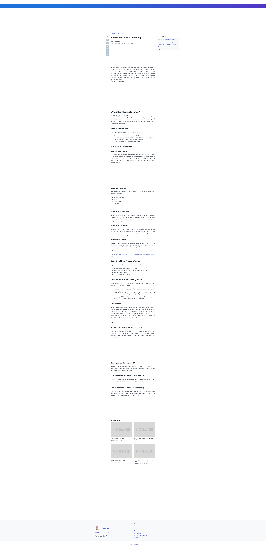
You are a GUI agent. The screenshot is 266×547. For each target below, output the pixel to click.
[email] (107, 54)
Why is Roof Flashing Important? (166, 39)
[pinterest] (107, 51)
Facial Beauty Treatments (118, 460)
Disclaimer (138, 533)
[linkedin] (106, 536)
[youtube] (101, 536)
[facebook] (107, 40)
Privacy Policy (139, 537)
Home (137, 526)
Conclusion (161, 47)
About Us (138, 529)
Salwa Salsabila (105, 528)
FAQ (159, 49)
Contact (137, 531)
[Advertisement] (133, 20)
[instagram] (104, 536)
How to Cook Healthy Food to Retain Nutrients (143, 439)
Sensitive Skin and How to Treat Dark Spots (144, 460)
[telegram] (107, 48)
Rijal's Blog (135, 544)
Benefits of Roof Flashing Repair (166, 42)
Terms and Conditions (141, 535)
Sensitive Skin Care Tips (117, 438)
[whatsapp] (107, 46)
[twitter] (107, 43)
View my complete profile (103, 532)
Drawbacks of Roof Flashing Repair (167, 44)
